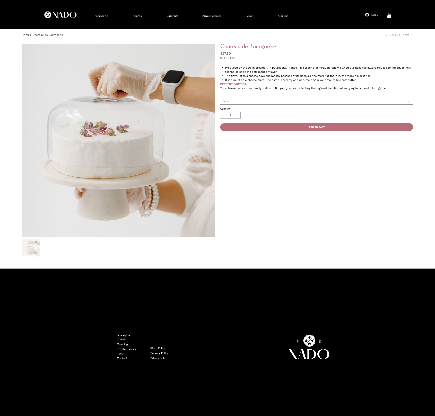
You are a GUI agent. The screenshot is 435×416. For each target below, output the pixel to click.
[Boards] (144, 339)
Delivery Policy (159, 353)
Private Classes (126, 349)
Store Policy (157, 348)
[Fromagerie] (144, 335)
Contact (122, 358)
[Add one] (237, 115)
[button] (101, 16)
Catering (122, 344)
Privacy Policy (158, 358)
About (120, 353)
